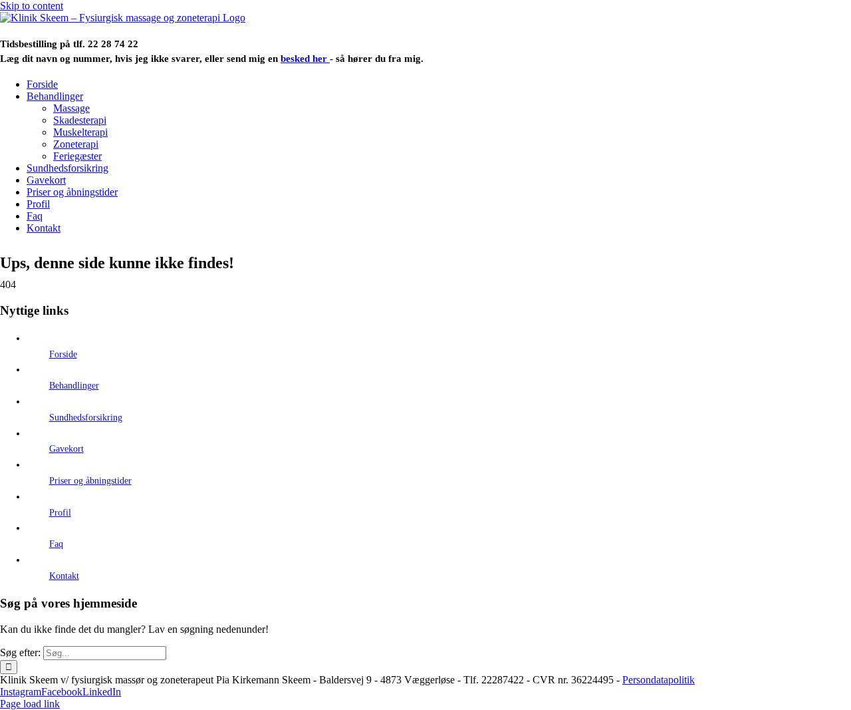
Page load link (30, 703)
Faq (56, 544)
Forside (63, 354)
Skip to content (31, 5)
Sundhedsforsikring (85, 418)
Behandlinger (74, 386)
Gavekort (66, 449)
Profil (60, 513)
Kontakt (64, 576)
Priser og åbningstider (90, 481)
